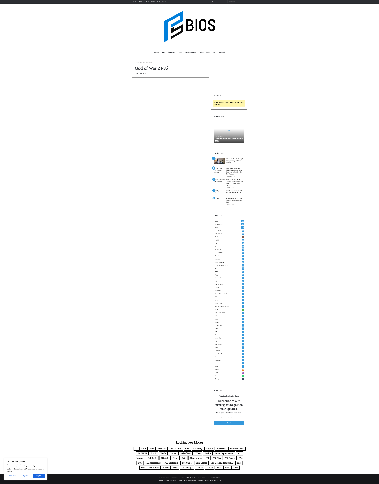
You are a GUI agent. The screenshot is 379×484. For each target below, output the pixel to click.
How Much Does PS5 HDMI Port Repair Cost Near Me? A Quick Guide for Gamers (234, 171)
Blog (214, 52)
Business (156, 52)
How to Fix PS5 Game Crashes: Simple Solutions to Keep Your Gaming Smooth (234, 182)
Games (217, 373)
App (216, 366)
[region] (25, 469)
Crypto (163, 52)
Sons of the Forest (221, 294)
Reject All (26, 476)
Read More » (140, 138)
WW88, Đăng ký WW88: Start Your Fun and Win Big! (234, 200)
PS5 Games (218, 233)
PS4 (216, 341)
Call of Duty (218, 252)
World (153, 1)
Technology (171, 52)
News (217, 227)
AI (215, 246)
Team (147, 1)
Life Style (218, 316)
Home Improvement (190, 52)
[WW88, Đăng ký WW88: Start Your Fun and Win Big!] (219, 200)
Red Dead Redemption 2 (222, 306)
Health (208, 52)
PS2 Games (218, 344)
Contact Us (222, 52)
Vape (216, 319)
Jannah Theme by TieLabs (193, 477)
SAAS (216, 357)
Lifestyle (217, 350)
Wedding (218, 360)
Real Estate (218, 303)
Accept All (38, 476)
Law (216, 363)
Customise (12, 476)
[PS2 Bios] (189, 26)
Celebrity (218, 338)
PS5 (216, 243)
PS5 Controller (220, 284)
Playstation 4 (219, 278)
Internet (217, 259)
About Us (141, 1)
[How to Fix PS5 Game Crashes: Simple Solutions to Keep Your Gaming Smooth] (219, 182)
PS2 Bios (218, 230)
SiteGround (216, 477)
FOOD (217, 268)
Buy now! (165, 1)
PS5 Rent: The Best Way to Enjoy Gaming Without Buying (235, 161)
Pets (216, 328)
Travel (180, 52)
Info (216, 331)
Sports (217, 256)
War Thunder (219, 354)
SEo (216, 297)
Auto (216, 271)
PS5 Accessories (220, 312)
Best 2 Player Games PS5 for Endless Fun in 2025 (234, 192)
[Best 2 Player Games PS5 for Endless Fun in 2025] (219, 193)
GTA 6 (217, 287)
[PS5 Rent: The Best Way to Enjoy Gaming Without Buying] (219, 161)
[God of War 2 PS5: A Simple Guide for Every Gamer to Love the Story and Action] (150, 116)
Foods (217, 379)
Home (134, 1)
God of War (138, 84)
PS (216, 281)
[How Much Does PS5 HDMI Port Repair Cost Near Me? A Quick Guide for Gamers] (219, 170)
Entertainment (219, 262)
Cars (216, 335)
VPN (216, 347)
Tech (158, 1)
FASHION (201, 52)
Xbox (216, 300)
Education (218, 290)
